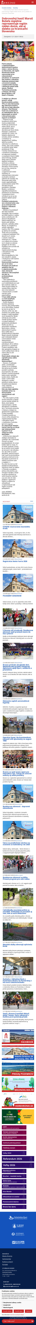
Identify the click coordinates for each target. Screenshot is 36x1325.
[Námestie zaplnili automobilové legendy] (18, 688)
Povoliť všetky (7, 1311)
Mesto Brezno (7, 1256)
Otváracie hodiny (7, 1272)
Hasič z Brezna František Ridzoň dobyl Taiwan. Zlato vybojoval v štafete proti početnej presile (16, 1015)
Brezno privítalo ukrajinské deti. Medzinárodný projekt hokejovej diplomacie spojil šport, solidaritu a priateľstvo (17, 667)
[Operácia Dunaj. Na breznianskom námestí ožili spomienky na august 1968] (18, 724)
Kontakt (5, 1264)
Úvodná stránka (6, 8)
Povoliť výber (19, 1311)
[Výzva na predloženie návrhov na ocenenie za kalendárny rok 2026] (18, 833)
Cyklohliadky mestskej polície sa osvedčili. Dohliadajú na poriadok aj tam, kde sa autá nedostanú (17, 911)
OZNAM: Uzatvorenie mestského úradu (16, 527)
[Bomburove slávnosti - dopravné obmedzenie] (18, 796)
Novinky (15, 8)
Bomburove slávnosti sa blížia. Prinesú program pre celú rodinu (16, 878)
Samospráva (6, 1259)
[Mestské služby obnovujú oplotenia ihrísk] (18, 932)
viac (31, 501)
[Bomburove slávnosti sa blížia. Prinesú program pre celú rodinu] (18, 864)
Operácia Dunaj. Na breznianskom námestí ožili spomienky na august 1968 (17, 739)
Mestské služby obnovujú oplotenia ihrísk (17, 945)
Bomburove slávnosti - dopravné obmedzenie (16, 807)
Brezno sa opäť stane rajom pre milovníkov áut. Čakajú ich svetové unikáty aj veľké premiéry (17, 773)
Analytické (7, 1305)
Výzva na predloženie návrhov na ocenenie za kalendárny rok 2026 (16, 844)
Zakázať (28, 1311)
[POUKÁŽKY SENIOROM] (18, 585)
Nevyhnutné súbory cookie (12, 1302)
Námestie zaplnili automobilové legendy (16, 702)
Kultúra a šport (7, 1262)
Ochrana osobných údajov (17, 1314)
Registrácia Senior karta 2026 (15, 561)
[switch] (2, 1302)
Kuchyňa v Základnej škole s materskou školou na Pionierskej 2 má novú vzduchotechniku (17, 980)
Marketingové (8, 1307)
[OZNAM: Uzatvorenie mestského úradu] (18, 516)
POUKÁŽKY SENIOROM (12, 596)
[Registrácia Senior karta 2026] (18, 551)
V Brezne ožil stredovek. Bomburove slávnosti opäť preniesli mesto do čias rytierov (18, 632)
